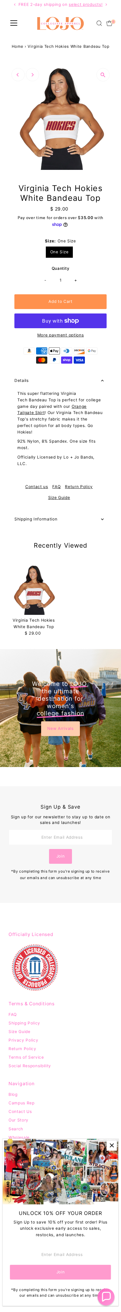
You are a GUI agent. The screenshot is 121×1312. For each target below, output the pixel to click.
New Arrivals (60, 728)
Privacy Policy (23, 1040)
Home (17, 46)
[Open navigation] (14, 23)
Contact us (36, 487)
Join (60, 856)
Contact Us (20, 1111)
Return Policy (79, 487)
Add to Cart (60, 301)
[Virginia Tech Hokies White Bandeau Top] (34, 589)
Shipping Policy (24, 1023)
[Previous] (18, 74)
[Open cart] (109, 23)
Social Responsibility (30, 1065)
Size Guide (59, 498)
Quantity (60, 268)
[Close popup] (112, 1145)
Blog (13, 1094)
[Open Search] (99, 23)
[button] (106, 1297)
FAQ (56, 487)
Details (21, 380)
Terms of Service (26, 1057)
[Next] (32, 74)
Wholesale (19, 1137)
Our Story (18, 1120)
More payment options (60, 335)
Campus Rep (22, 1103)
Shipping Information (36, 519)
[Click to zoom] (103, 74)
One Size (59, 251)
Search (16, 1129)
